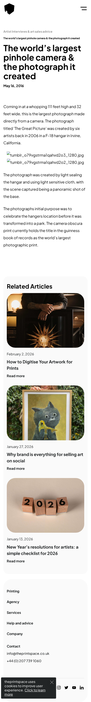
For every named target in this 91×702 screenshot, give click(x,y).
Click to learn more (25, 692)
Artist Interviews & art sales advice (27, 31)
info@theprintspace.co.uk (28, 653)
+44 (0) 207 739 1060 (24, 661)
